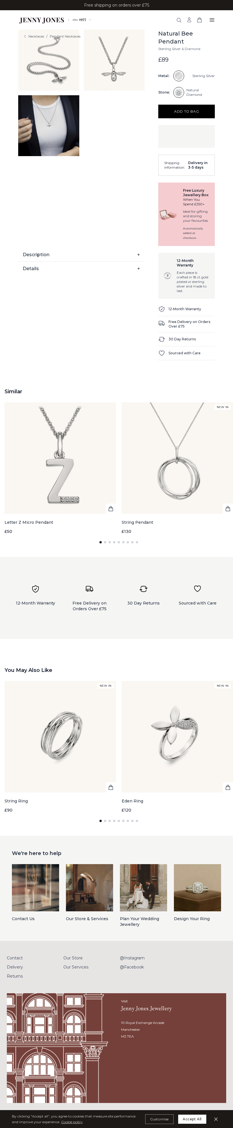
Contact (15, 958)
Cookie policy (72, 1122)
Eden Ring (132, 801)
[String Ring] (60, 747)
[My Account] (189, 20)
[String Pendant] (177, 468)
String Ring (16, 801)
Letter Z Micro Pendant (29, 522)
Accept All (192, 1119)
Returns (15, 976)
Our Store (73, 958)
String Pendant (137, 522)
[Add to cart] (111, 509)
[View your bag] (199, 20)
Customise (159, 1119)
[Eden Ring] (177, 747)
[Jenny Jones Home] (55, 19)
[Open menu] (212, 20)
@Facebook (132, 967)
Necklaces (36, 36)
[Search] (179, 20)
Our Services (75, 967)
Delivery (15, 967)
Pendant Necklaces (65, 36)
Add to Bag (186, 111)
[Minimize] (216, 1119)
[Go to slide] (100, 542)
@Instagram (132, 958)
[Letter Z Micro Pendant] (60, 468)
